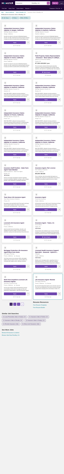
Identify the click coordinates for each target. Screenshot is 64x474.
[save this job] (28, 42)
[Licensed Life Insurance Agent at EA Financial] (16, 230)
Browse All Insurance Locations (10, 332)
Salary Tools (12, 8)
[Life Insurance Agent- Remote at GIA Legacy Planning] (48, 286)
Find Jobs (4, 8)
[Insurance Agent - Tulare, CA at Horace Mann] (48, 230)
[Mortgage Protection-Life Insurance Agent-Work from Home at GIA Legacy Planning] (16, 258)
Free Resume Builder (39, 307)
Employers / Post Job (55, 8)
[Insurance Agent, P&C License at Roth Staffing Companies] (48, 176)
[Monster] (7, 3)
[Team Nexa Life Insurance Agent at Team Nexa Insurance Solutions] (16, 203)
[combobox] (23, 3)
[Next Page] (22, 304)
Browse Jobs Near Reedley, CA (10, 335)
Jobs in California (9, 12)
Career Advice (19, 8)
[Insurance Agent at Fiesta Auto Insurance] (48, 203)
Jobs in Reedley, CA (21, 12)
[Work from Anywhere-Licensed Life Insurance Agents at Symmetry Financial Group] (16, 286)
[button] (48, 3)
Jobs (2, 12)
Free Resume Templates (40, 305)
